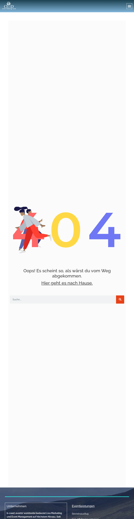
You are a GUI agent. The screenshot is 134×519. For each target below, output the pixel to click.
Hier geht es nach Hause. (67, 282)
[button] (129, 6)
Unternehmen (16, 506)
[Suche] (120, 299)
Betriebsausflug (80, 513)
